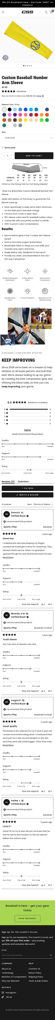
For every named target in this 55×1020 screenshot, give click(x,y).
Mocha (9, 120)
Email (4, 950)
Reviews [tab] (8, 482)
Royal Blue (25, 109)
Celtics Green (4, 125)
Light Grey (14, 125)
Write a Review (30, 495)
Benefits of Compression (14, 976)
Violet (9, 114)
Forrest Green (9, 125)
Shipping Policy (36, 976)
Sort (30, 504)
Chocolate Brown (14, 120)
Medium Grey (20, 125)
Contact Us (34, 968)
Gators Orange (47, 114)
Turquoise (31, 109)
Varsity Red (36, 114)
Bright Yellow (25, 120)
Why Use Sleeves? (11, 980)
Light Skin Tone (36, 120)
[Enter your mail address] (50, 955)
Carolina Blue (20, 109)
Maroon (31, 114)
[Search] (46, 12)
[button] (27, 91)
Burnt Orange (4, 120)
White (4, 109)
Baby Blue (14, 109)
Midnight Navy (4, 114)
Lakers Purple (14, 114)
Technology (7, 972)
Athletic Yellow (20, 120)
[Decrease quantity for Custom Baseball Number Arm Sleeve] (4, 155)
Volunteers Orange (41, 114)
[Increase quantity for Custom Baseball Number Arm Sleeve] (11, 155)
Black (9, 109)
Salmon (25, 114)
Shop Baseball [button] (27, 918)
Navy (47, 109)
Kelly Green (47, 120)
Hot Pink (20, 114)
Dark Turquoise (36, 109)
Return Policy (35, 972)
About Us (6, 968)
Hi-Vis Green (41, 120)
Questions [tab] (23, 482)
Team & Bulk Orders (38, 980)
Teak (41, 109)
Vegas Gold (31, 120)
